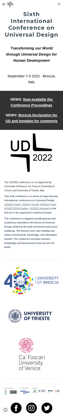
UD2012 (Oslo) (12, 204)
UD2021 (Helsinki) (40, 208)
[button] (3, 4)
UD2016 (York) (48, 204)
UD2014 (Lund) (30, 204)
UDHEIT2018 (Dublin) (16, 208)
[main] (31, 39)
